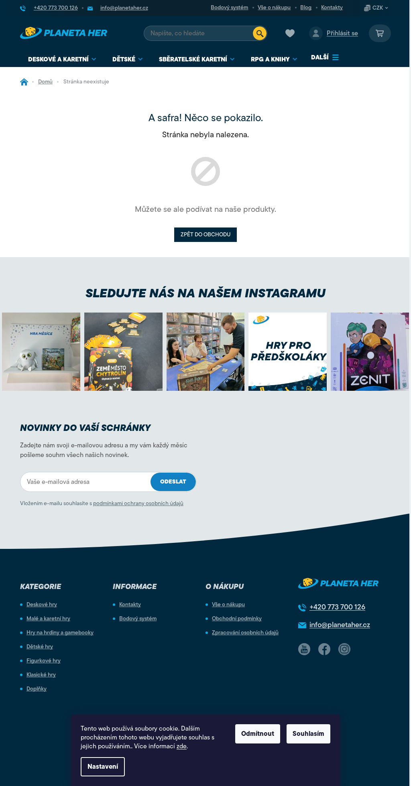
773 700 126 (337, 607)
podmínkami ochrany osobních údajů (138, 503)
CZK (377, 8)
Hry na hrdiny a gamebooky (60, 632)
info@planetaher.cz (339, 625)
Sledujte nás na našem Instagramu (205, 293)
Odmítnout (257, 734)
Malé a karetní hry (48, 618)
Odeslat (173, 481)
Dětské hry (39, 646)
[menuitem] (62, 59)
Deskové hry (41, 604)
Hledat (260, 33)
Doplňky (36, 688)
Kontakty (332, 7)
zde (182, 746)
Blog (305, 7)
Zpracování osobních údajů (245, 632)
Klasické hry (41, 674)
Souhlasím (308, 734)
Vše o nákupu (274, 7)
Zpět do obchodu (205, 234)
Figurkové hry (43, 660)
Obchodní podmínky (237, 618)
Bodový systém (229, 7)
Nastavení (102, 767)
